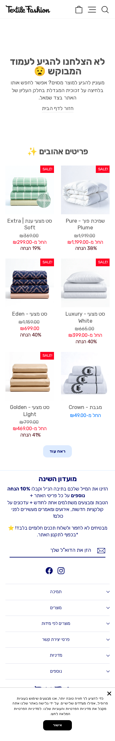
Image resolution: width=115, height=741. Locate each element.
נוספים (56, 671)
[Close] (109, 693)
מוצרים (56, 607)
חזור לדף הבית (57, 108)
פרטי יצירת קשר (56, 639)
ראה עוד (57, 451)
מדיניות (56, 655)
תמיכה (56, 591)
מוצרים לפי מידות (56, 623)
